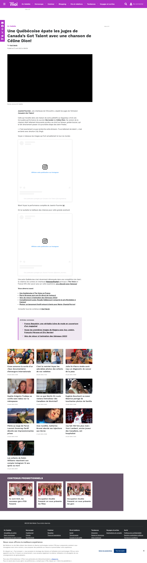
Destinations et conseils (114, 533)
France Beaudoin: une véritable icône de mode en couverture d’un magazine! (51, 325)
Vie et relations (76, 4)
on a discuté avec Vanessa (66, 284)
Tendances (91, 4)
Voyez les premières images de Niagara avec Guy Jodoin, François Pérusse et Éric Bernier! (49, 331)
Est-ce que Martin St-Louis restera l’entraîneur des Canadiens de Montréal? (48, 398)
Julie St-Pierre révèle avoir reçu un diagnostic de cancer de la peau (78, 368)
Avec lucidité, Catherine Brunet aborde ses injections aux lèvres (49, 428)
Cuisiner (51, 4)
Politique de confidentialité (132, 533)
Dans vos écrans (9, 535)
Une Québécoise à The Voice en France (35, 293)
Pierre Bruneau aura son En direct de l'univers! (38, 295)
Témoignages (74, 535)
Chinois (28, 535)
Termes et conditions (131, 538)
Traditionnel (29, 533)
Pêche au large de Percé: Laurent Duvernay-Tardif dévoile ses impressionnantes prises (20, 429)
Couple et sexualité (76, 538)
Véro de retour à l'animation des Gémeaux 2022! (38, 298)
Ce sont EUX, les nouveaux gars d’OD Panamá (18, 501)
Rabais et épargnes (97, 535)
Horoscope (39, 4)
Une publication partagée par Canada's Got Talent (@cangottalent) (45, 198)
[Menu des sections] (4, 4)
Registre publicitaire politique (133, 535)
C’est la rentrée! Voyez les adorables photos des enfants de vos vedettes (49, 368)
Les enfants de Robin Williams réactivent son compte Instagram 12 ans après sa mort (18, 462)
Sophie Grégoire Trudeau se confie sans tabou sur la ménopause (19, 398)
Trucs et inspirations (54, 535)
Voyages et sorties (107, 4)
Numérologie (30, 538)
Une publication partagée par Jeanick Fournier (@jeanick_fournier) (45, 272)
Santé (71, 533)
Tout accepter (120, 551)
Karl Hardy (45, 309)
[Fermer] (144, 551)
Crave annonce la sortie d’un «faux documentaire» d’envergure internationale (20, 368)
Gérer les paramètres (105, 551)
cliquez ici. (54, 559)
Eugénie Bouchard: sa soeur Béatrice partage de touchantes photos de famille (79, 398)
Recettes (50, 533)
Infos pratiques (96, 538)
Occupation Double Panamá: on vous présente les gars (79, 501)
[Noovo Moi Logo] (13, 4)
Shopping (62, 4)
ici (63, 205)
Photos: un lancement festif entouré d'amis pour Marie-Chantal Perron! (47, 304)
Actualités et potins (10, 533)
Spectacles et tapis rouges (12, 538)
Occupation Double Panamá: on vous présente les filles (50, 501)
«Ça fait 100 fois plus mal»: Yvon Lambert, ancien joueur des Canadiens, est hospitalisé (78, 429)
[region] (73, 551)
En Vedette (26, 4)
